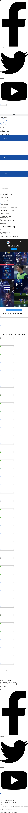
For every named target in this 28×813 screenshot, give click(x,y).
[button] (14, 115)
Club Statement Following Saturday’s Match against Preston (12, 184)
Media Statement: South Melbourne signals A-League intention (12, 168)
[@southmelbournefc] (8, 242)
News (5, 138)
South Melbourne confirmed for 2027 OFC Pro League (12, 149)
